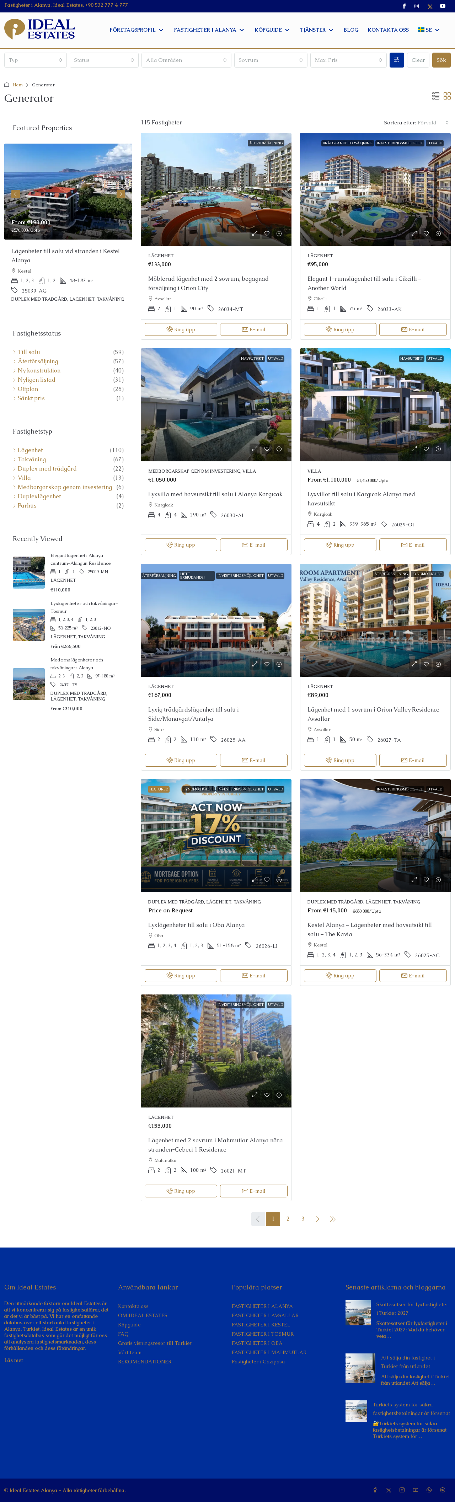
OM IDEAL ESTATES (142, 1315)
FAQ (123, 1334)
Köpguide (129, 1324)
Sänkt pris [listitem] (31, 398)
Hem (17, 85)
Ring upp (184, 329)
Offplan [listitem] (28, 389)
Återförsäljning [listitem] (38, 361)
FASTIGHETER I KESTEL (261, 1324)
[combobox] (35, 60)
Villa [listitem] (24, 478)
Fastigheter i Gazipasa (258, 1361)
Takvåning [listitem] (32, 459)
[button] (435, 96)
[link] (216, 189)
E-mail (258, 329)
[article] (68, 228)
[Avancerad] (397, 60)
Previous (15, 194)
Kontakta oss (133, 1306)
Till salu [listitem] (29, 352)
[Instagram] (403, 1490)
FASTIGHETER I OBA (257, 1343)
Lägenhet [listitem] (30, 450)
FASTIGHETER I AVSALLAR (265, 1315)
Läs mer (13, 1360)
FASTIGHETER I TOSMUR (263, 1334)
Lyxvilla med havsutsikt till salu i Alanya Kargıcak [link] (215, 494)
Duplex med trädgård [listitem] (47, 469)
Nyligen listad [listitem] (36, 380)
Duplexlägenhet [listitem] (39, 496)
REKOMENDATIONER (144, 1361)
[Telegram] (444, 1490)
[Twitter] (390, 1490)
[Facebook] (376, 1490)
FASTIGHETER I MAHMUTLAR (269, 1352)
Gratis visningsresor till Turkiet (155, 1343)
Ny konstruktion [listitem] (39, 371)
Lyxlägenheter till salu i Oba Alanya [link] (196, 925)
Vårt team (129, 1352)
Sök (441, 60)
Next (121, 194)
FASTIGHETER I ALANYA (262, 1306)
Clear (418, 60)
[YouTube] (417, 1490)
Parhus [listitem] (27, 506)
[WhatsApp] (430, 1490)
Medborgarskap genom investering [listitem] (65, 487)
